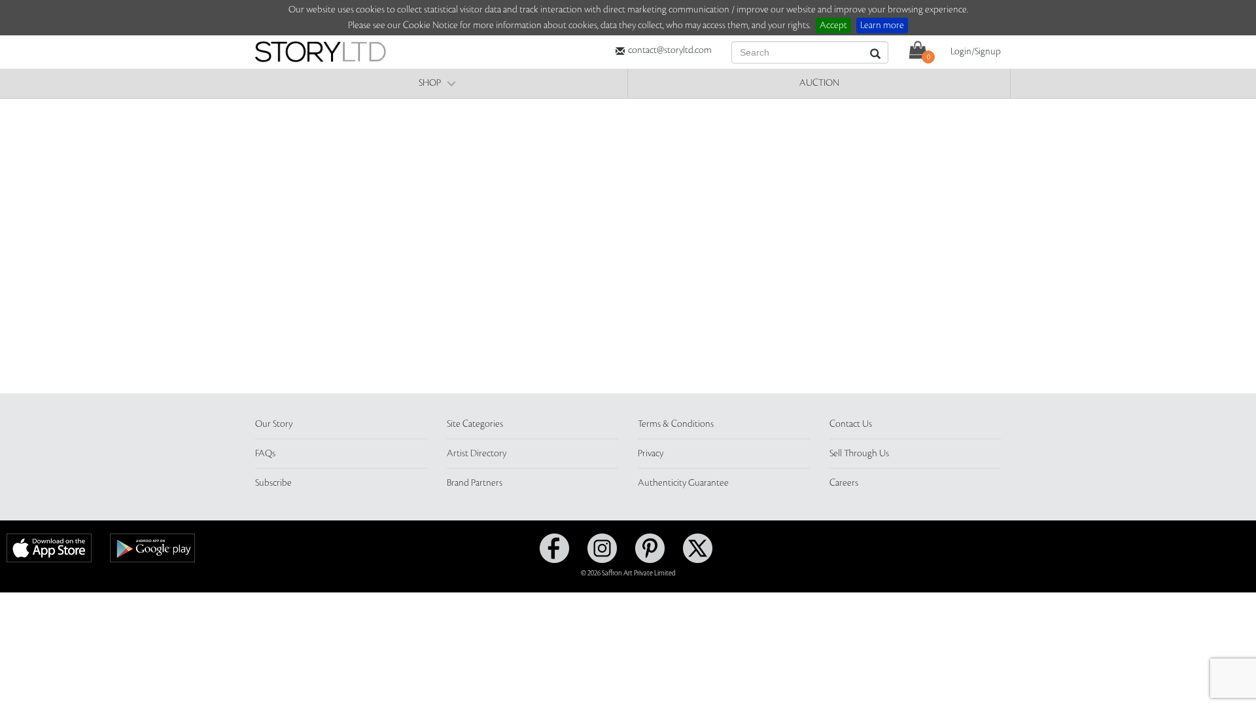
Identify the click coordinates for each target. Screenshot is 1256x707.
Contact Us (850, 424)
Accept (833, 25)
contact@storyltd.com (670, 50)
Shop (430, 83)
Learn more (882, 25)
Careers (843, 483)
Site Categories (475, 424)
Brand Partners (474, 483)
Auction (819, 83)
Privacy (650, 453)
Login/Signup (976, 51)
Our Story (273, 424)
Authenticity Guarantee (683, 483)
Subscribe (273, 483)
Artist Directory (476, 453)
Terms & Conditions (676, 424)
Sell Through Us (859, 453)
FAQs (265, 453)
